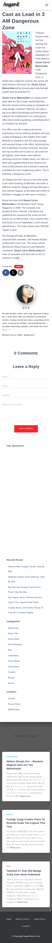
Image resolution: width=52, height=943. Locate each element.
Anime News (13, 639)
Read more (25, 796)
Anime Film (13, 633)
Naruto (11, 683)
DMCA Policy (14, 709)
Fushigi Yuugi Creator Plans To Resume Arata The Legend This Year (25, 823)
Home (8, 919)
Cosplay (11, 672)
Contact (11, 698)
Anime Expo (13, 628)
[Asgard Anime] (12, 5)
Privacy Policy (14, 704)
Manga (18, 266)
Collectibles (13, 655)
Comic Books (14, 661)
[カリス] (26, 294)
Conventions (13, 666)
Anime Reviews (15, 644)
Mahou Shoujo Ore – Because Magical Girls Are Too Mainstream (24, 765)
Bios (10, 650)
